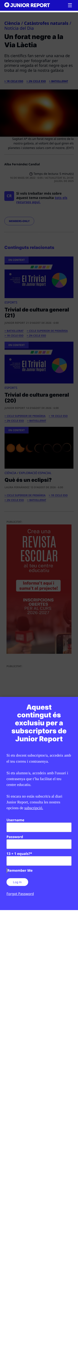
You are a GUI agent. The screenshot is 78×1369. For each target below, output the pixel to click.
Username (15, 820)
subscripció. (33, 808)
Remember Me (19, 870)
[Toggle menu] (70, 5)
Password (14, 836)
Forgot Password (20, 893)
